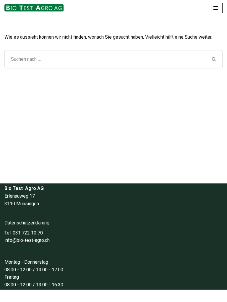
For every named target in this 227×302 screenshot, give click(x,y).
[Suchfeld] (214, 59)
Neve (85, 295)
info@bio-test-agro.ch (27, 240)
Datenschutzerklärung (26, 223)
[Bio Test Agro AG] (35, 8)
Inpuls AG (137, 295)
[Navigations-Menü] (216, 8)
